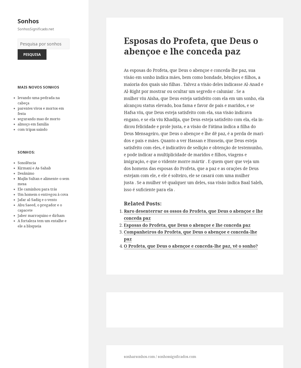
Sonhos (28, 21)
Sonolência (27, 162)
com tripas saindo (32, 129)
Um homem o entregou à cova (43, 194)
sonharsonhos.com (139, 356)
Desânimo (26, 173)
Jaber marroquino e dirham (41, 215)
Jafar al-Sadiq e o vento (37, 199)
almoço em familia (33, 124)
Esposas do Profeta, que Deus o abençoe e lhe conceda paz (187, 225)
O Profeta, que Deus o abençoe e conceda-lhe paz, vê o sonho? (191, 246)
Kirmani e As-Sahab (34, 168)
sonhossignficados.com (177, 356)
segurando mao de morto (39, 118)
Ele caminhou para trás (37, 189)
